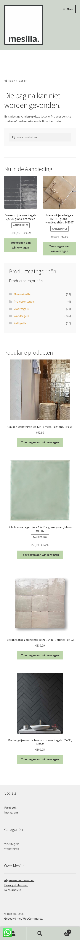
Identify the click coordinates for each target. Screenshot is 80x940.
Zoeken (40, 933)
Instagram (11, 812)
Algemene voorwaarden (19, 880)
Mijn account (13, 933)
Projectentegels (24, 301)
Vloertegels (21, 309)
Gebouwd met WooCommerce (23, 918)
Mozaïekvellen (23, 294)
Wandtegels (21, 316)
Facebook (10, 807)
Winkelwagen (61, 930)
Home (12, 81)
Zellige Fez (21, 323)
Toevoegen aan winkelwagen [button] (20, 245)
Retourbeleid (12, 890)
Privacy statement (16, 885)
